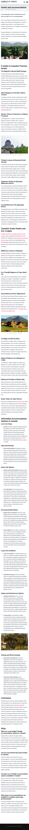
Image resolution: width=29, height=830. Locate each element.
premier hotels (18, 705)
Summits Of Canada (9, 1)
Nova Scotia (22, 401)
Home (2, 9)
